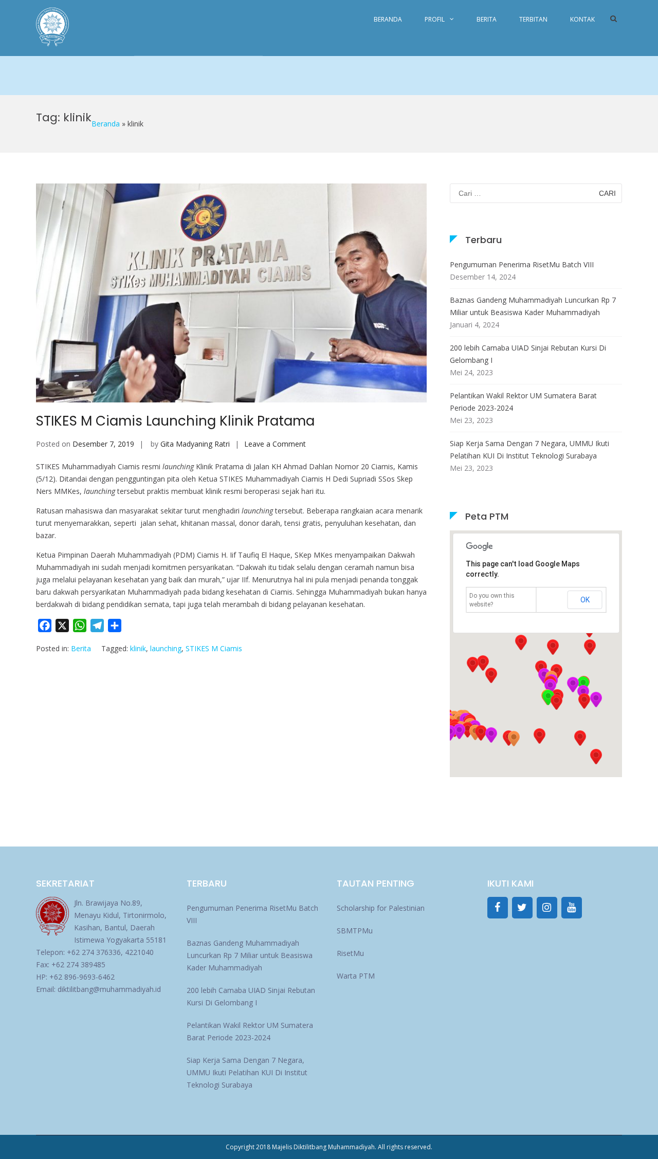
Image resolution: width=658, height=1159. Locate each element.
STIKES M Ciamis (214, 648)
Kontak (582, 19)
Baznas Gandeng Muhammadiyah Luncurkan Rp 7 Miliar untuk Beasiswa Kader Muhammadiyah (533, 306)
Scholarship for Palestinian (381, 908)
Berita (487, 19)
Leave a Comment (275, 444)
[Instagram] (547, 907)
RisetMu (350, 953)
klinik (138, 648)
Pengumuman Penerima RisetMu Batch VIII (522, 264)
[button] (584, 701)
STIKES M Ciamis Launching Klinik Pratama (175, 421)
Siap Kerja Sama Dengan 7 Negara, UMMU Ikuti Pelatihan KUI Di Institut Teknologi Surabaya (529, 449)
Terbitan (533, 19)
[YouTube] (571, 907)
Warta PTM (356, 976)
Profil (435, 19)
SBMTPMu (355, 930)
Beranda (388, 19)
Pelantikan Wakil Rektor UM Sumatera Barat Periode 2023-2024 (523, 402)
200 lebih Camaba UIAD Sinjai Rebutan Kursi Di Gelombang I (528, 354)
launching (165, 648)
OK (585, 600)
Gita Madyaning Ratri (195, 444)
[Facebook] (497, 907)
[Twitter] (522, 907)
